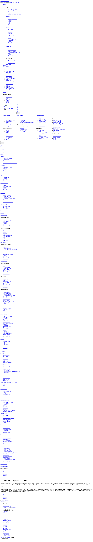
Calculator (10, 31)
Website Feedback (6, 513)
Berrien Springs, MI (7, 506)
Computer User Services (10, 78)
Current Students (40, 115)
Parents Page (8, 64)
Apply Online (6, 533)
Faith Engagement (57, 120)
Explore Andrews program (8, 418)
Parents (4, 4)
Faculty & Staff (6, 66)
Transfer (9, 21)
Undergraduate (11, 10)
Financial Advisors (23, 121)
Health (4, 473)
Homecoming (8, 100)
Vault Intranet (8, 79)
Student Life (8, 46)
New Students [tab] (3, 242)
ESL (9, 23)
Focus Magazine (11, 63)
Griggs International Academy (9, 410)
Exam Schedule (42, 121)
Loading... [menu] (5, 109)
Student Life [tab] (3, 193)
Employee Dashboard (10, 88)
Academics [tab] (3, 398)
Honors (9, 54)
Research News (6, 437)
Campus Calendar (6, 458)
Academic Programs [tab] (5, 400)
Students (4, 65)
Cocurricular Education (43, 125)
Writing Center (6, 420)
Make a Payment (56, 137)
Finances (7, 27)
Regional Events (9, 97)
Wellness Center (9, 86)
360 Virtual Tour (9, 137)
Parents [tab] (2, 154)
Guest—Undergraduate (10, 134)
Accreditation (10, 540)
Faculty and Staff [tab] (4, 314)
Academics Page (6, 432)
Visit (4, 106)
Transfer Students (6, 369)
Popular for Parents (10, 35)
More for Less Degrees (12, 9)
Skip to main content (5, 1)
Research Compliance (7, 441)
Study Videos (22, 131)
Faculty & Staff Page (10, 90)
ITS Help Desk (56, 130)
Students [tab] (2, 213)
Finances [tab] (2, 175)
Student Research (6, 439)
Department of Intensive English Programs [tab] (9, 382)
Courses (4, 393)
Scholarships (10, 32)
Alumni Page (8, 102)
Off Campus (5, 408)
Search (2, 143)
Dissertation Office (7, 419)
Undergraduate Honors (10, 126)
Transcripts (8, 99)
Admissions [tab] (3, 165)
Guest (9, 22)
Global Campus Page (7, 391)
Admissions (8, 16)
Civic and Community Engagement (10, 470)
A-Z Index (5, 528)
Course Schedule (9, 77)
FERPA (9, 41)
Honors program (6, 421)
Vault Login (5, 530)
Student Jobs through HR (8, 453)
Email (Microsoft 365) (10, 71)
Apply (6, 105)
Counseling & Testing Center (14, 52)
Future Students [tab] (4, 215)
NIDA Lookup (9, 76)
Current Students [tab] (4, 261)
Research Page (6, 443)
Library (7, 85)
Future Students (6, 115)
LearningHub (8, 80)
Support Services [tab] (4, 413)
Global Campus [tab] (4, 389)
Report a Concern (9, 89)
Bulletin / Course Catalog (8, 426)
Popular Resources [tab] (4, 424)
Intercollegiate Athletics (7, 456)
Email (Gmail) (8, 72)
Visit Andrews (6, 534)
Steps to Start (22, 120)
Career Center (56, 126)
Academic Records (57, 121)
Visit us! (9, 38)
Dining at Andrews (12, 50)
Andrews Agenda (11, 60)
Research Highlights (7, 438)
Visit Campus (5, 361)
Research (5, 475)
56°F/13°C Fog (6, 507)
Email (7, 98)
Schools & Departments (8, 411)
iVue (6, 74)
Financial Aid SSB (42, 136)
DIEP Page (5, 384)
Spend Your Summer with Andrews (15, 14)
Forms (54, 139)
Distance (7, 123)
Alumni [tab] (2, 339)
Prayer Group (11, 42)
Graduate (10, 11)
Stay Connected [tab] (4, 204)
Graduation (10, 40)
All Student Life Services (13, 55)
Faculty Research (6, 440)
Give (4, 107)
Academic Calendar (12, 39)
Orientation (22, 128)
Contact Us (5, 511)
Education (5, 471)
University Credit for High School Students (11, 371)
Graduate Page (6, 376)
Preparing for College (12, 19)
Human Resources (9, 87)
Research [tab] (2, 434)
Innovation (5, 474)
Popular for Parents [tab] (4, 183)
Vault (40, 131)
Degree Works (41, 133)
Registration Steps (23, 130)
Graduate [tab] (2, 374)
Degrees (4, 392)
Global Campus (6, 406)
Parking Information (7, 520)
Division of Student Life (8, 461)
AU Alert (10, 61)
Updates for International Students (27, 122)
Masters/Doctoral (6, 378)
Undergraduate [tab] (3, 364)
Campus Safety (56, 128)
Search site (3, 113)
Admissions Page (6, 355)
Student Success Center (58, 124)
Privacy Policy (16, 540)
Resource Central (9, 82)
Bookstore (5, 526)
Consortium (5, 409)
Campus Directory (6, 521)
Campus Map (5, 519)
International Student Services (59, 129)
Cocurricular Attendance (43, 137)
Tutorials (10, 33)
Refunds (55, 138)
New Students (20, 115)
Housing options (6, 449)
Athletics (5, 525)
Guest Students (6, 370)
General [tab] (2, 353)
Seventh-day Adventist (5, 537)
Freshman (10, 20)
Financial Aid (5, 359)
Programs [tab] (2, 156)
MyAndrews (8, 73)
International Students (7, 362)
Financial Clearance (57, 136)
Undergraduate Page (7, 366)
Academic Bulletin (9, 84)
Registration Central (10, 81)
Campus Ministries (12, 48)
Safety (9, 43)
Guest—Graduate (9, 136)
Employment (5, 531)
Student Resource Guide (25, 126)
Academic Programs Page (8, 402)
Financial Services (23, 129)
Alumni (4, 92)
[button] (12, 108)
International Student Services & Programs (11, 452)
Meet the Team (6, 372)
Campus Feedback (6, 535)
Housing (10, 53)
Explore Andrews (11, 13)
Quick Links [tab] (3, 149)
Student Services (6, 394)
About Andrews (4, 464)
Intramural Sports (6, 457)
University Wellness (12, 51)
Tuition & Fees (11, 29)
